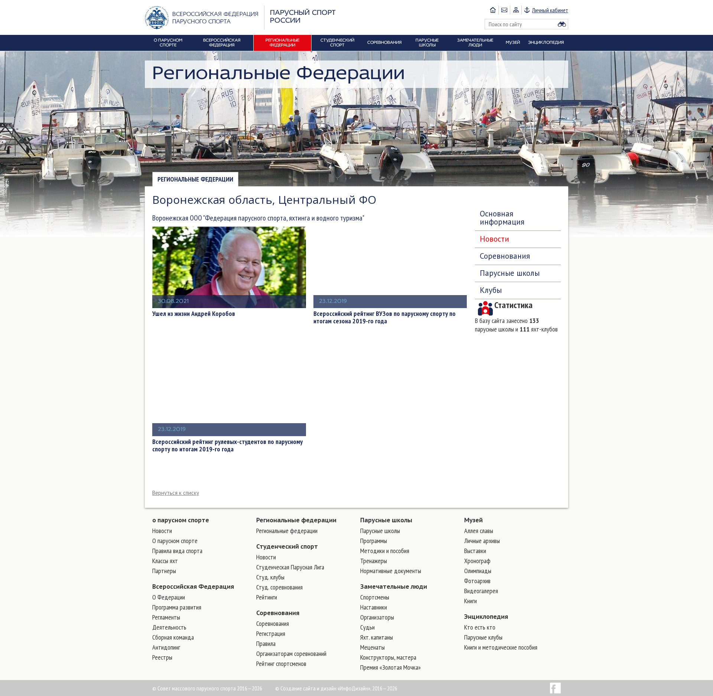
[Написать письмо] (504, 10)
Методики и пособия (384, 550)
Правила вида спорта (177, 550)
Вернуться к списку (175, 492)
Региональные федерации (195, 179)
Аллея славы (478, 530)
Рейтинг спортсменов (281, 663)
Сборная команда (173, 637)
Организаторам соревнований (291, 653)
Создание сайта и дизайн (308, 688)
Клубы (491, 290)
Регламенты (166, 617)
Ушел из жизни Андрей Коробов (193, 313)
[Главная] (492, 10)
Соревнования (505, 256)
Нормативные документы (390, 570)
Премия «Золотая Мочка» (390, 667)
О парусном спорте (175, 540)
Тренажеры (373, 560)
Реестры (162, 657)
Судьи (367, 627)
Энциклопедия (486, 616)
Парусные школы (510, 273)
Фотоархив (477, 580)
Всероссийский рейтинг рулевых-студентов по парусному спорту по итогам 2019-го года (227, 445)
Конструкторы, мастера (388, 657)
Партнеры (164, 570)
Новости (494, 239)
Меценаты (372, 647)
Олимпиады (477, 570)
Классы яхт (165, 560)
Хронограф (477, 560)
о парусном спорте (180, 520)
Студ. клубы (270, 577)
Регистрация (270, 633)
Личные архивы (482, 540)
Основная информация (502, 218)
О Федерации (168, 597)
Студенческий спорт (287, 546)
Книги (470, 601)
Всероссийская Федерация (193, 586)
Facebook (555, 688)
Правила (266, 643)
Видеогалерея (481, 590)
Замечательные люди (393, 586)
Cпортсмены (374, 597)
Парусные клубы (483, 637)
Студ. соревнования (279, 587)
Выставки (475, 550)
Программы (373, 540)
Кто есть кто (479, 627)
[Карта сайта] (515, 10)
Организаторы (377, 617)
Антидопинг (166, 647)
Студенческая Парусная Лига (290, 567)
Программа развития (176, 607)
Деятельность (169, 627)
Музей (473, 520)
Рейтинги (266, 597)
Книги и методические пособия (500, 647)
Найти (562, 24)
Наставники (373, 607)
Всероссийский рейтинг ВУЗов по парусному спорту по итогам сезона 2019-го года (384, 317)
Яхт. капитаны (376, 637)
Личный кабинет (550, 10)
